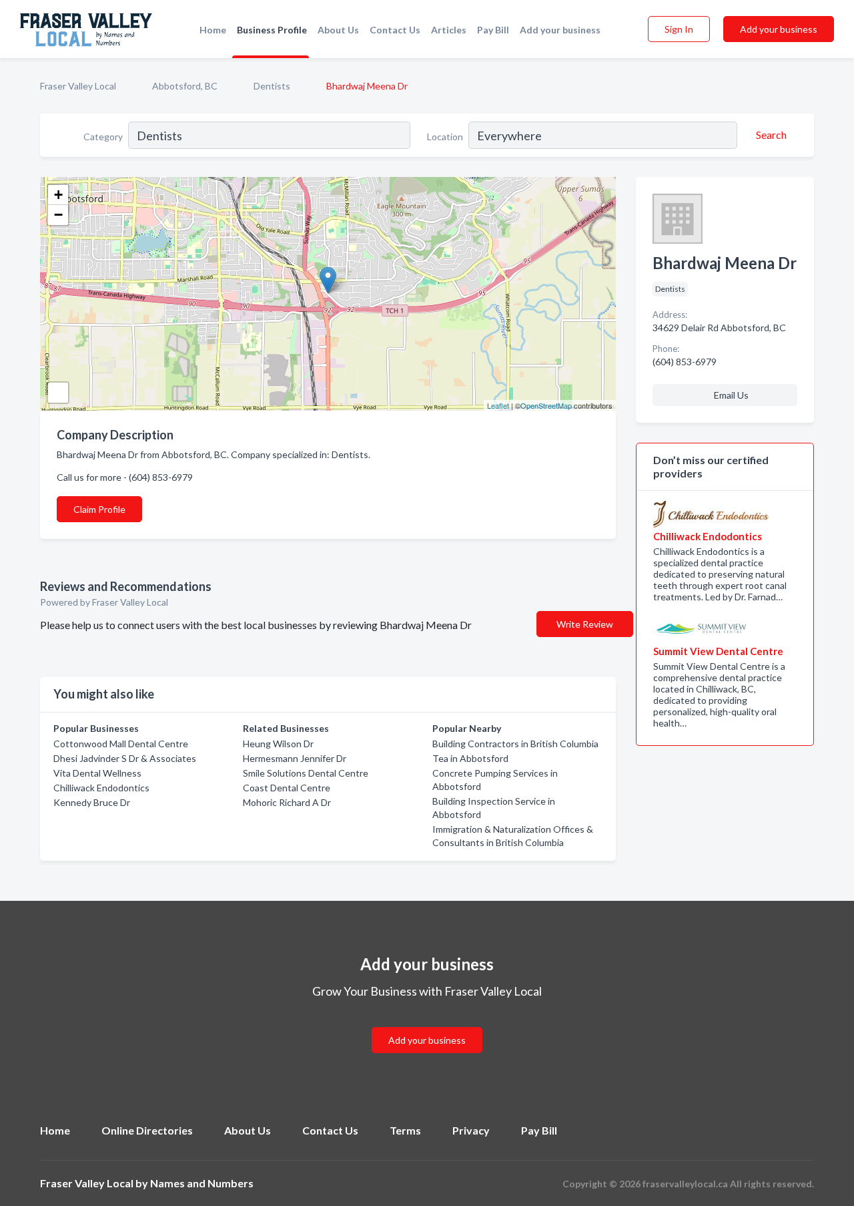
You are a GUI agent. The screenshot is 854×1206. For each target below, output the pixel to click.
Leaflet (498, 405)
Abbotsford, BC (185, 85)
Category (103, 136)
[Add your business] (427, 1024)
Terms (405, 1130)
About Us (338, 29)
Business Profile (272, 29)
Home (212, 29)
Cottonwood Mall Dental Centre (120, 743)
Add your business (560, 29)
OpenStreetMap (546, 405)
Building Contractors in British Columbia (515, 743)
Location (445, 136)
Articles (448, 29)
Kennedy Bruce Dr (91, 802)
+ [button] (58, 194)
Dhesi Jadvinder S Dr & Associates (124, 758)
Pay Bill (493, 29)
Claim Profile (99, 509)
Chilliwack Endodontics (101, 787)
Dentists (272, 85)
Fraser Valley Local (78, 85)
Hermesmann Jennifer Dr (294, 758)
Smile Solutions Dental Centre (305, 773)
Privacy (471, 1130)
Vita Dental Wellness (97, 773)
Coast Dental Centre (286, 787)
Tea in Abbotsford (470, 758)
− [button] (58, 214)
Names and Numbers (202, 1183)
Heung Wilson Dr (278, 743)
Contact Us (395, 29)
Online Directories (147, 1130)
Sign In (679, 29)
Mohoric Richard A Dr (287, 802)
